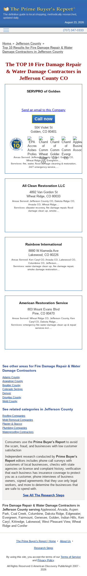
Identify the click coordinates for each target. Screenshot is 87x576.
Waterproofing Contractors (18, 431)
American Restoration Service (43, 303)
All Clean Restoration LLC (43, 186)
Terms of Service (71, 556)
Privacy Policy (45, 560)
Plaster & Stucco (12, 423)
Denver (6, 393)
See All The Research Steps (43, 495)
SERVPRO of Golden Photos (56, 102)
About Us (65, 541)
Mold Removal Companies (17, 419)
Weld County (9, 401)
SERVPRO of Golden (43, 91)
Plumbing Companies (14, 427)
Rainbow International (43, 244)
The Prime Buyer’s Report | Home (36, 541)
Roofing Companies (13, 415)
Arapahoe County (12, 381)
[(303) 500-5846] (43, 119)
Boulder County (11, 385)
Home (7, 43)
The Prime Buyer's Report (39, 9)
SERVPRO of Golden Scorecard (43, 102)
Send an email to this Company (43, 110)
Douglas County (11, 397)
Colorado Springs (12, 389)
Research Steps (43, 547)
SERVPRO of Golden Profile (31, 102)
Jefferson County (28, 43)
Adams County (11, 377)
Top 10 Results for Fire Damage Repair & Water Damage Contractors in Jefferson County (37, 50)
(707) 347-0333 (73, 30)
